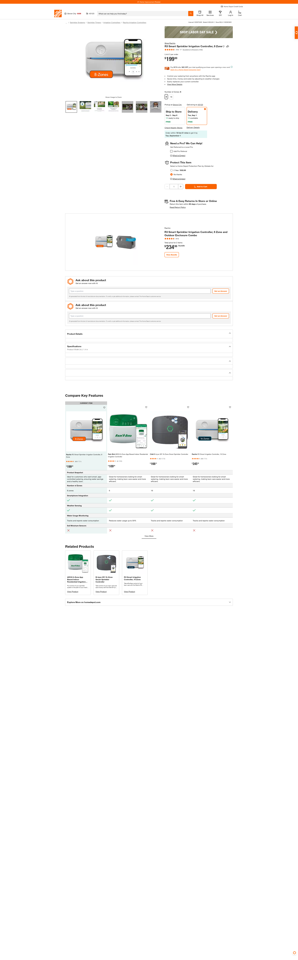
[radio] (171, 170)
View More (149, 536)
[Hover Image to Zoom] (113, 61)
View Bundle (171, 255)
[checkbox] (171, 151)
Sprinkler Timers (94, 22)
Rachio (167, 228)
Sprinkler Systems (77, 22)
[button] (149, 334)
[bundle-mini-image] (115, 242)
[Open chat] (296, 32)
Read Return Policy (178, 207)
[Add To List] (223, 46)
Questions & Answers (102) (193, 50)
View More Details (174, 84)
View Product (72, 591)
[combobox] (142, 13)
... (66, 23)
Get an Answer (220, 291)
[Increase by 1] (180, 186)
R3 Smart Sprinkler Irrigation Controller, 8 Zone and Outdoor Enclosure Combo (195, 233)
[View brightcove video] (127, 107)
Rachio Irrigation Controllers (134, 22)
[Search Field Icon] (190, 13)
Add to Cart (202, 186)
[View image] (71, 107)
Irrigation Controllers (111, 22)
